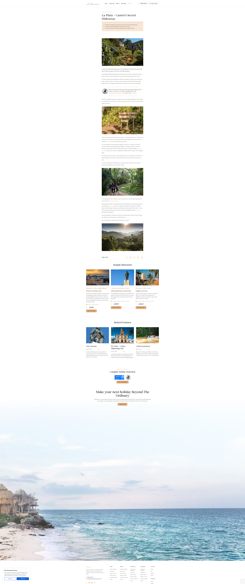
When (152, 569)
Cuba (106, 3)
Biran (126, 217)
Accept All (23, 578)
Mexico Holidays (123, 569)
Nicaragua (123, 3)
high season (138, 210)
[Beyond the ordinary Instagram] (94, 582)
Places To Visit (113, 575)
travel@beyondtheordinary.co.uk (115, 93)
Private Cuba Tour (143, 288)
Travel (111, 579)
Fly (151, 571)
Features (130, 3)
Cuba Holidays (113, 569)
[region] (17, 574)
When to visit (113, 573)
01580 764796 (143, 3)
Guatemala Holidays (132, 570)
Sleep (152, 575)
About (152, 581)
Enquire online (154, 3)
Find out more (91, 310)
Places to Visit (144, 576)
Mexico (118, 3)
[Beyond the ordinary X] (89, 582)
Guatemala (111, 3)
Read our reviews (122, 382)
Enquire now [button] (122, 404)
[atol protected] (128, 377)
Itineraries (112, 571)
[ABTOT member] (119, 377)
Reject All (10, 578)
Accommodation (113, 577)
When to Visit (123, 573)
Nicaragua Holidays (143, 570)
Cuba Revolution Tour (113, 201)
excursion (111, 206)
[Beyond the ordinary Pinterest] (92, 582)
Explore (152, 573)
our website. (134, 93)
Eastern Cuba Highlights (96, 288)
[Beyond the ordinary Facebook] (86, 582)
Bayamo (109, 141)
